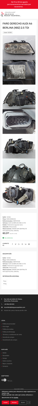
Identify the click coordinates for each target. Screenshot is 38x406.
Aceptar (6, 402)
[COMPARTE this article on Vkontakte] (25, 244)
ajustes (16, 397)
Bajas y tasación (7, 363)
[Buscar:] (16, 16)
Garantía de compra (8, 337)
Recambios (6, 355)
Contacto (5, 366)
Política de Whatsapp (9, 332)
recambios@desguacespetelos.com (14, 307)
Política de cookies (8, 329)
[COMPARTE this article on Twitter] (15, 244)
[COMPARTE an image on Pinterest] (22, 244)
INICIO (4, 353)
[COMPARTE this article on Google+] (19, 244)
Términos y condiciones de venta (12, 334)
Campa (5, 358)
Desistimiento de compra (10, 340)
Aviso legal (6, 326)
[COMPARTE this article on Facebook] (12, 244)
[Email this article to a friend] (28, 244)
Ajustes (23, 402)
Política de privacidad (9, 324)
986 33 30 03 (9, 14)
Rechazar (14, 402)
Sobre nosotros (7, 361)
